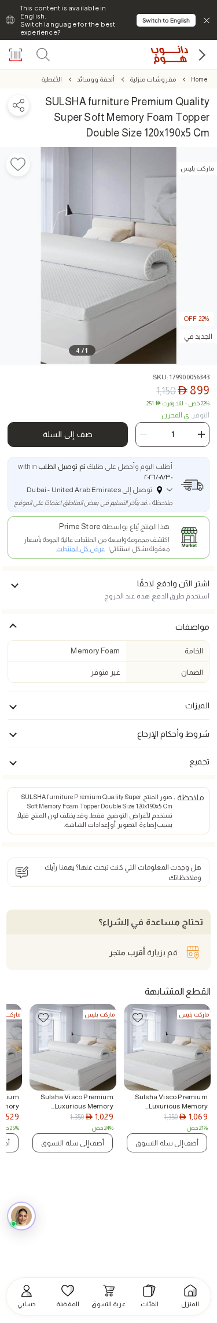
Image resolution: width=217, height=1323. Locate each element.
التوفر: (185, 415)
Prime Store (80, 526)
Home (199, 79)
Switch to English (166, 20)
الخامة (194, 650)
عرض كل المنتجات (80, 548)
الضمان (192, 672)
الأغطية (51, 79)
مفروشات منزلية (153, 79)
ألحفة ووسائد (96, 79)
